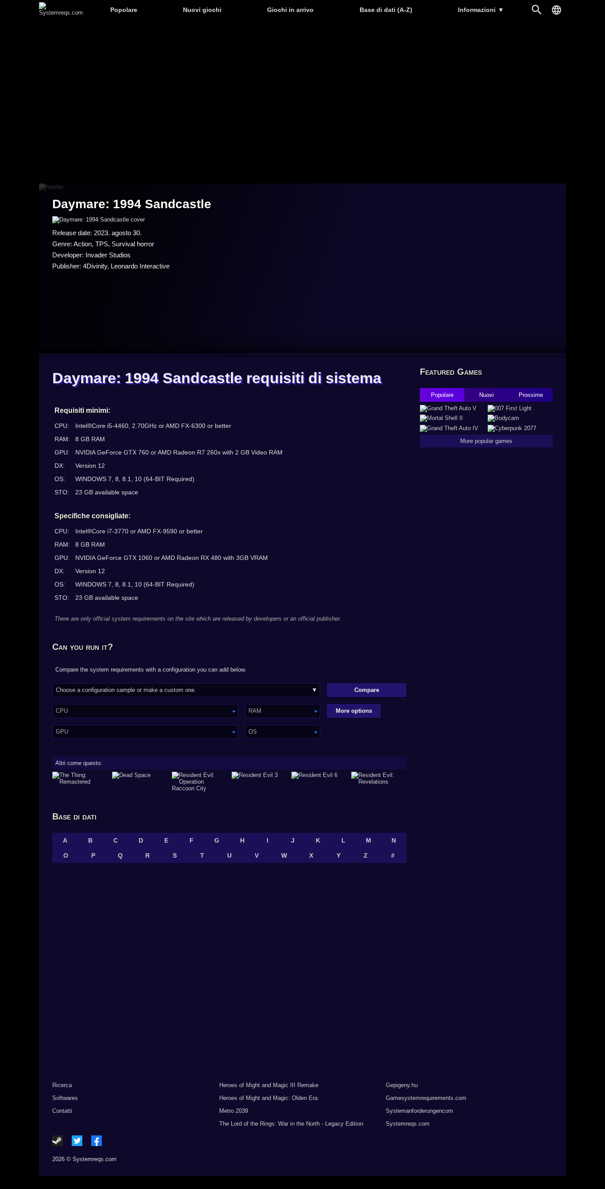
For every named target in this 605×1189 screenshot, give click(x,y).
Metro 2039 (233, 1110)
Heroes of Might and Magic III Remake (268, 1085)
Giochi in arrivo (290, 9)
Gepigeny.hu (402, 1085)
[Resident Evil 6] (319, 782)
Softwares (65, 1098)
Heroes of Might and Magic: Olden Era (268, 1098)
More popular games (486, 441)
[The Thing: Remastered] (80, 782)
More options (354, 710)
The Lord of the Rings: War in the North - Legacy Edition (291, 1123)
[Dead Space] (139, 782)
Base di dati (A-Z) (386, 9)
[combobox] (145, 711)
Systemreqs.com (408, 1123)
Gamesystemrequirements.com (426, 1098)
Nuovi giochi (202, 9)
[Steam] (57, 1140)
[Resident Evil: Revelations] (379, 782)
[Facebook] (96, 1140)
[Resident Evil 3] (259, 782)
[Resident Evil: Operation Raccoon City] (199, 782)
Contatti (62, 1110)
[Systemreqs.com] (61, 12)
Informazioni (481, 9)
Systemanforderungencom (419, 1110)
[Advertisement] (302, 102)
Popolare (123, 9)
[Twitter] (77, 1140)
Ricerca (62, 1085)
